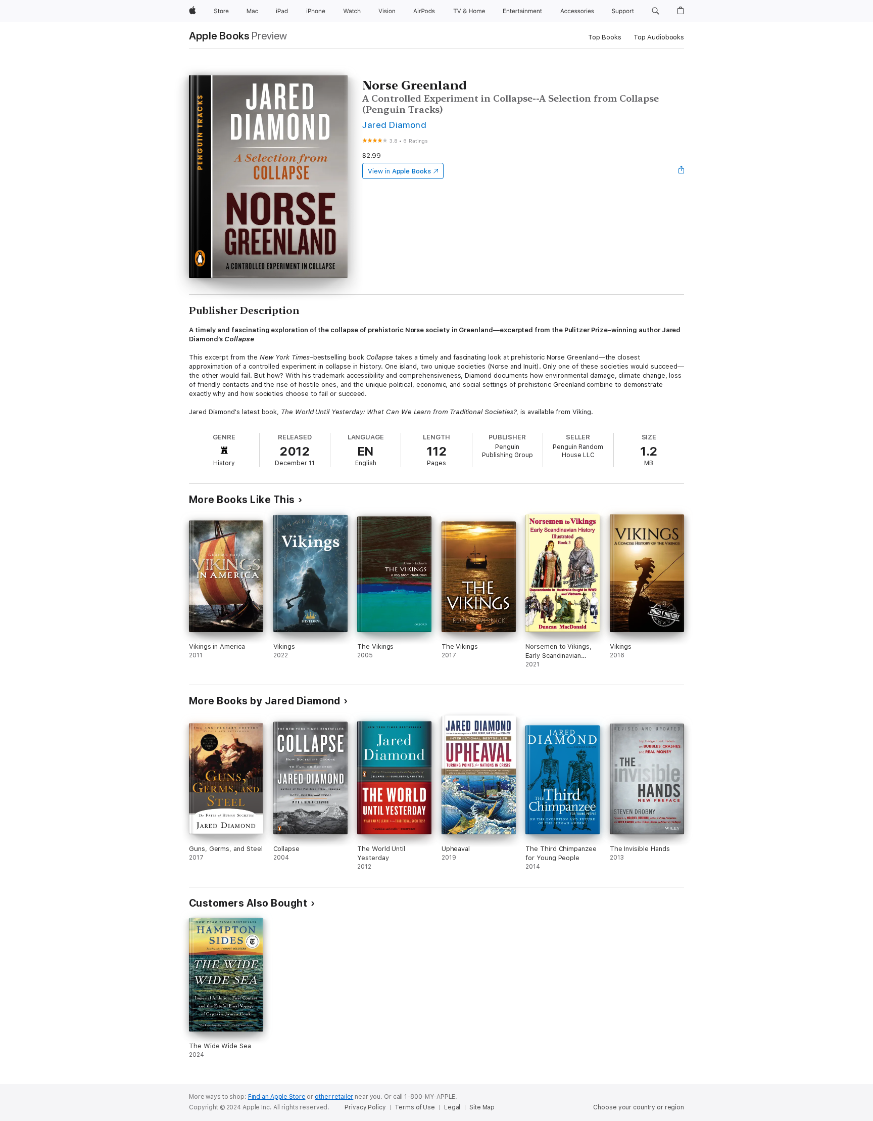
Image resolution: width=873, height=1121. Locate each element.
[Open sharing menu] (681, 171)
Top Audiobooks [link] (659, 37)
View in (399, 171)
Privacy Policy (365, 1107)
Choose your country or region (638, 1107)
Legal (452, 1107)
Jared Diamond (394, 124)
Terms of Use (415, 1107)
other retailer (334, 1096)
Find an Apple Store (277, 1096)
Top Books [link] (604, 37)
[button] (655, 11)
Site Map (482, 1107)
